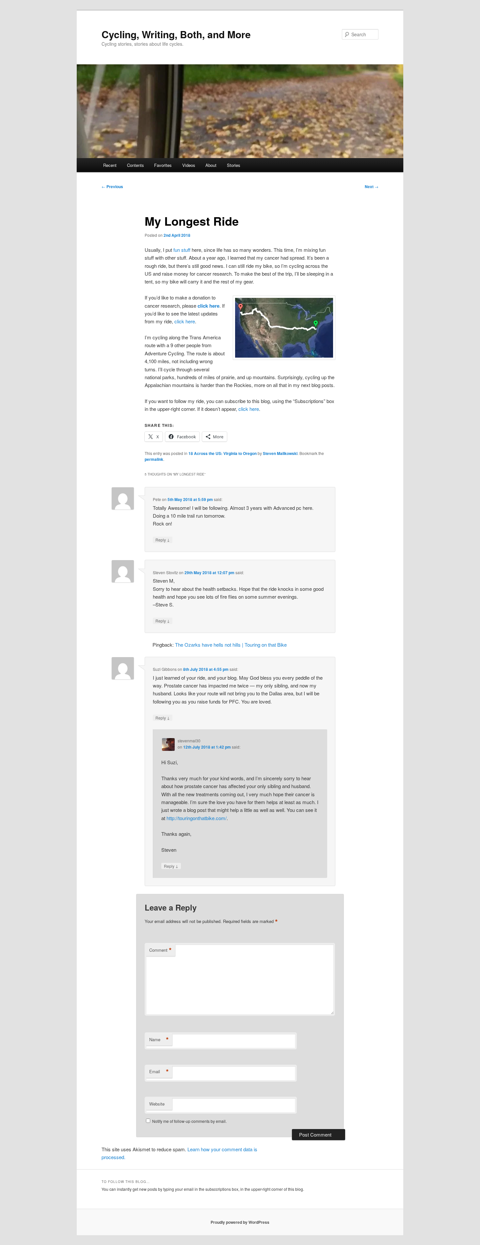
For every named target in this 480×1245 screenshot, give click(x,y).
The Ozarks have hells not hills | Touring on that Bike (231, 644)
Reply (162, 539)
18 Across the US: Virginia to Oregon (222, 453)
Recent (110, 165)
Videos (188, 165)
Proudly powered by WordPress (240, 1222)
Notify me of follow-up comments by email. (189, 1121)
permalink (154, 459)
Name (159, 1039)
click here (208, 305)
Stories (233, 165)
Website (157, 1104)
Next (371, 186)
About (210, 165)
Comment (160, 950)
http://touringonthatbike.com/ (197, 818)
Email (159, 1071)
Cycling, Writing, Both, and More (176, 34)
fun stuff (181, 249)
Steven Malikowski (280, 453)
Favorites (163, 165)
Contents (135, 165)
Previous (112, 186)
